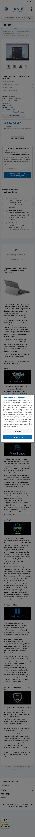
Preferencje (17, 431)
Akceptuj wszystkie (17, 437)
